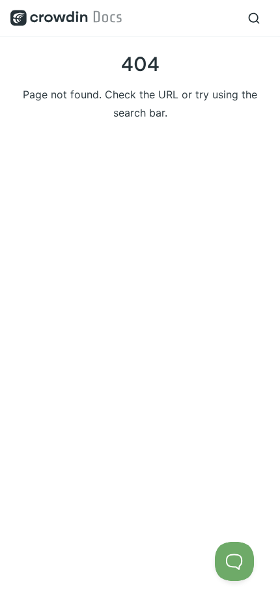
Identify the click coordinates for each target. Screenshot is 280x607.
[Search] (254, 18)
